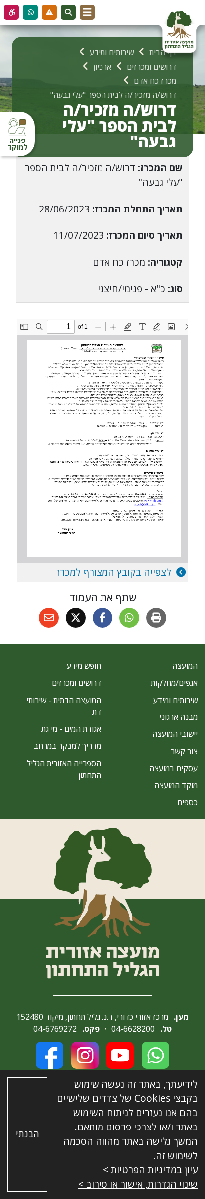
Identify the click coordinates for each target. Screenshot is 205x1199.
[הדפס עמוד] (156, 618)
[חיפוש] (68, 12)
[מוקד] (30, 12)
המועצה (185, 665)
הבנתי (27, 1134)
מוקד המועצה (176, 785)
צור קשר (184, 751)
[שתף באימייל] (48, 618)
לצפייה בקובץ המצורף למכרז (115, 572)
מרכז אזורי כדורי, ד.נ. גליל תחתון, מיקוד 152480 (92, 1016)
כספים (187, 802)
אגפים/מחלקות (174, 682)
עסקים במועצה (173, 768)
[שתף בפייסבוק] (102, 618)
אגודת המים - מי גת (71, 728)
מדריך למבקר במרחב (67, 745)
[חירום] (49, 12)
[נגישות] (11, 12)
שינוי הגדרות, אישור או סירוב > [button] (138, 1184)
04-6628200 (133, 1028)
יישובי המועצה (175, 733)
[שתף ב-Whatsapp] (129, 618)
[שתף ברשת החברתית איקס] (75, 618)
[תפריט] (87, 12)
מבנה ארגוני (178, 716)
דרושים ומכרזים (76, 682)
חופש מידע (84, 665)
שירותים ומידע (175, 700)
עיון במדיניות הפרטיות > (150, 1169)
